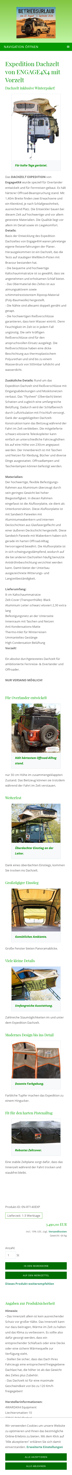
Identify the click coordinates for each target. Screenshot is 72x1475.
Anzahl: (10, 1248)
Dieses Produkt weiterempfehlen (29, 1284)
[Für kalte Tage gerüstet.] (36, 127)
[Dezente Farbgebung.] (36, 1059)
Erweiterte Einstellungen (45, 1447)
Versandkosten (58, 1231)
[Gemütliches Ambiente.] (36, 910)
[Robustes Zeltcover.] (36, 1132)
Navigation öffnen (21, 47)
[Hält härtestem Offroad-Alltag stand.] (36, 728)
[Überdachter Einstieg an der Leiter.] (36, 823)
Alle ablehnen (36, 1466)
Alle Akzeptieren (36, 1457)
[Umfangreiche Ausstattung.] (36, 984)
